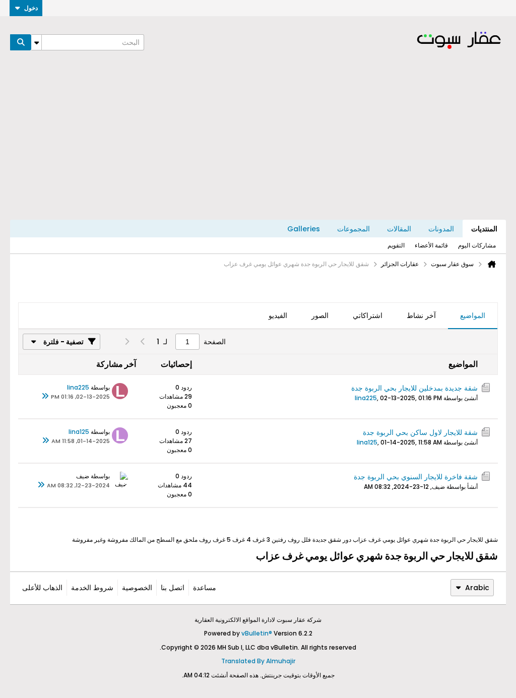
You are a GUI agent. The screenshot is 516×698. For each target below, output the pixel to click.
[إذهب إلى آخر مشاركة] (45, 396)
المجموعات (353, 229)
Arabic (477, 588)
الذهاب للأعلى (42, 588)
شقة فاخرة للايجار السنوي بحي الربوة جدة (416, 477)
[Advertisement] (258, 144)
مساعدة (204, 588)
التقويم (396, 245)
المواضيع (472, 315)
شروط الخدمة (92, 588)
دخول (31, 8)
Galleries (303, 229)
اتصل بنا (172, 588)
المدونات (441, 229)
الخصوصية (137, 588)
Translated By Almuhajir (258, 661)
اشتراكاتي (367, 315)
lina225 (366, 398)
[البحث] (20, 42)
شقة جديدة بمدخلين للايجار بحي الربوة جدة (414, 388)
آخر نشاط (421, 315)
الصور (320, 315)
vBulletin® (256, 633)
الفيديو (278, 315)
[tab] (472, 316)
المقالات (399, 229)
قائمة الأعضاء (431, 245)
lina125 (367, 442)
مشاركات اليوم (477, 245)
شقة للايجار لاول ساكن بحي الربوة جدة (420, 432)
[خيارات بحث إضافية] (36, 42)
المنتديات (484, 229)
